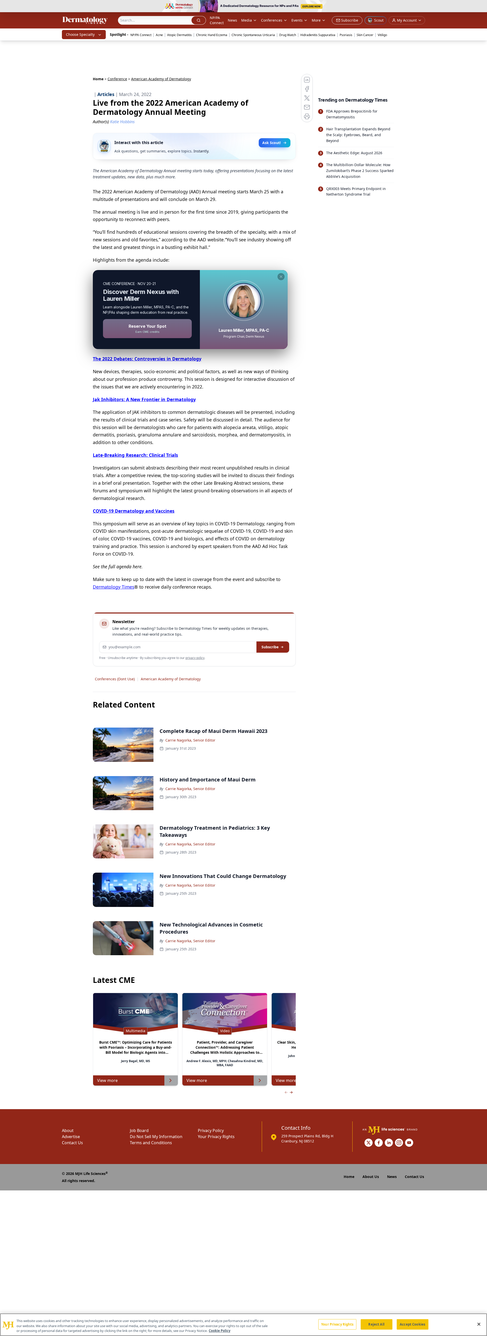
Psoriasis (346, 35)
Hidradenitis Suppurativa (317, 35)
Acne (159, 35)
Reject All (376, 1324)
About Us (370, 1176)
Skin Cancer (365, 35)
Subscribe (270, 647)
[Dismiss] (281, 276)
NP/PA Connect (217, 20)
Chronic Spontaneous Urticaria (253, 35)
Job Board (139, 1130)
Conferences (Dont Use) (115, 679)
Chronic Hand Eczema (211, 35)
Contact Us (72, 1142)
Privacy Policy (211, 1130)
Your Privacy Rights (216, 1136)
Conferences (271, 20)
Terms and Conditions (151, 1142)
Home (98, 78)
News (232, 20)
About (68, 1130)
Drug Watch (287, 35)
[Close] (478, 1324)
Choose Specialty (80, 34)
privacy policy (194, 658)
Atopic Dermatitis (179, 35)
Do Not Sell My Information (156, 1136)
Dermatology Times (113, 587)
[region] (243, 1324)
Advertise (71, 1136)
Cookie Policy (219, 1330)
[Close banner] (480, 6)
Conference (117, 78)
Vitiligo (382, 35)
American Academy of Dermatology (171, 679)
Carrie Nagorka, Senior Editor (190, 740)
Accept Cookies (412, 1324)
